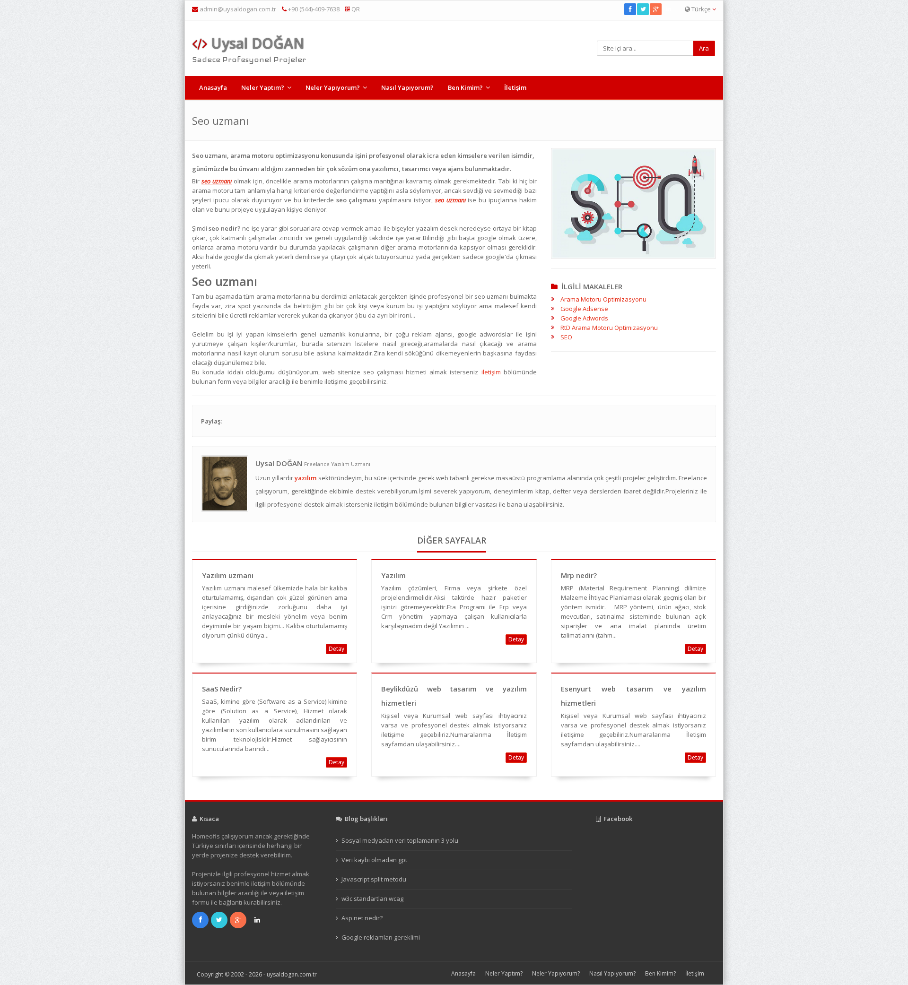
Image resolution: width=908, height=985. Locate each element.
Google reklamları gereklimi (380, 937)
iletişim (491, 372)
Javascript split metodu (373, 879)
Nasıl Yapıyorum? (407, 87)
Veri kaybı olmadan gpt (374, 859)
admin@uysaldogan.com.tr (238, 9)
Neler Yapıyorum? (333, 87)
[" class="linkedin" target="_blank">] (669, 9)
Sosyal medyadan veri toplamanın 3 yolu (399, 840)
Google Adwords (584, 318)
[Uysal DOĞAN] (224, 482)
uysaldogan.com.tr (292, 974)
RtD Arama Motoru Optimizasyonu (609, 327)
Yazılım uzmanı (227, 575)
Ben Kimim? (465, 87)
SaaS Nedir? (222, 688)
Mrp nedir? (579, 575)
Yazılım (393, 575)
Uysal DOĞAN (256, 43)
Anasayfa (213, 87)
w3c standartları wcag (372, 898)
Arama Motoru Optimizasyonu (603, 299)
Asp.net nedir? (362, 918)
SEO (566, 337)
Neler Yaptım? (262, 87)
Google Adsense (584, 308)
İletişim (515, 87)
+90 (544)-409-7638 (313, 9)
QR (355, 9)
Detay (336, 649)
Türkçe (701, 9)
